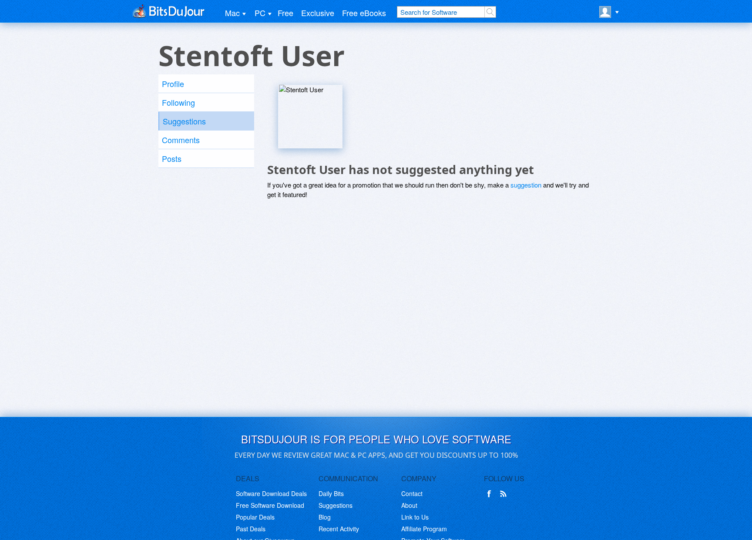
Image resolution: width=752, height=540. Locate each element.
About (409, 505)
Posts (171, 158)
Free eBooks (364, 12)
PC (260, 12)
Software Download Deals (271, 493)
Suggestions (184, 121)
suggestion (525, 184)
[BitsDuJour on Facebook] (491, 494)
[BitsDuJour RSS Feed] (505, 494)
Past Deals (250, 528)
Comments (181, 139)
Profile (173, 83)
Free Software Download (270, 505)
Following (178, 102)
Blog (325, 517)
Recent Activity (339, 528)
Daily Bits (331, 493)
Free (285, 12)
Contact (412, 493)
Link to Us (415, 517)
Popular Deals (255, 517)
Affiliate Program (424, 528)
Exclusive (317, 12)
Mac (232, 12)
